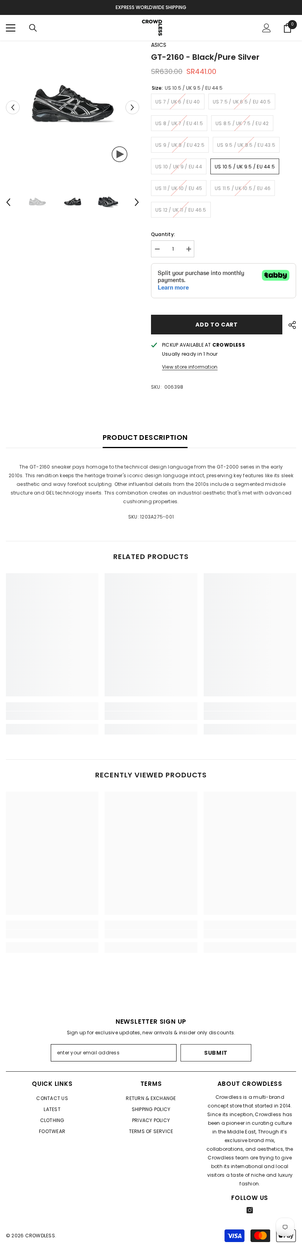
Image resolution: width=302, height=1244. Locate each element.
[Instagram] (250, 1210)
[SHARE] (289, 325)
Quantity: (163, 234)
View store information (189, 367)
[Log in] (266, 28)
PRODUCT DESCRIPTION (145, 437)
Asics (158, 45)
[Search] (33, 28)
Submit (216, 1053)
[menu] (10, 28)
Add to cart (216, 325)
